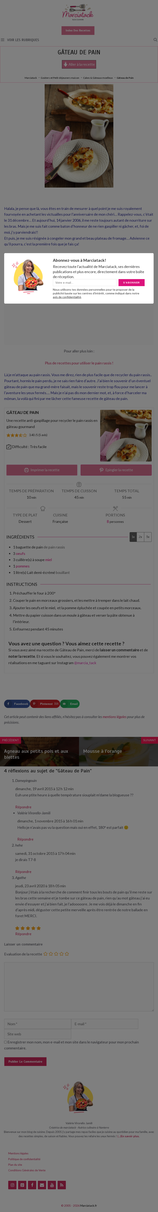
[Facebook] (32, 1185)
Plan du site (15, 1164)
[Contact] (42, 1185)
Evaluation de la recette (23, 954)
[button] (155, 40)
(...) (119, 1136)
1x (133, 537)
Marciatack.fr (88, 1205)
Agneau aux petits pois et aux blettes (36, 754)
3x (147, 537)
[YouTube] (52, 1185)
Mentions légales (18, 1153)
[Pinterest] (22, 1185)
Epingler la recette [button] (119, 470)
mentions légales (115, 717)
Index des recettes (78, 30)
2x (140, 537)
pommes (22, 566)
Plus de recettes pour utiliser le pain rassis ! (79, 363)
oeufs (20, 553)
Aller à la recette (81, 64)
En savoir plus (130, 1136)
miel (48, 559)
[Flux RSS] (62, 1185)
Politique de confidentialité (24, 1159)
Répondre (23, 807)
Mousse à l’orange (102, 751)
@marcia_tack (85, 662)
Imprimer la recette (44, 470)
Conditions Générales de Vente (26, 1170)
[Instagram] (12, 1185)
